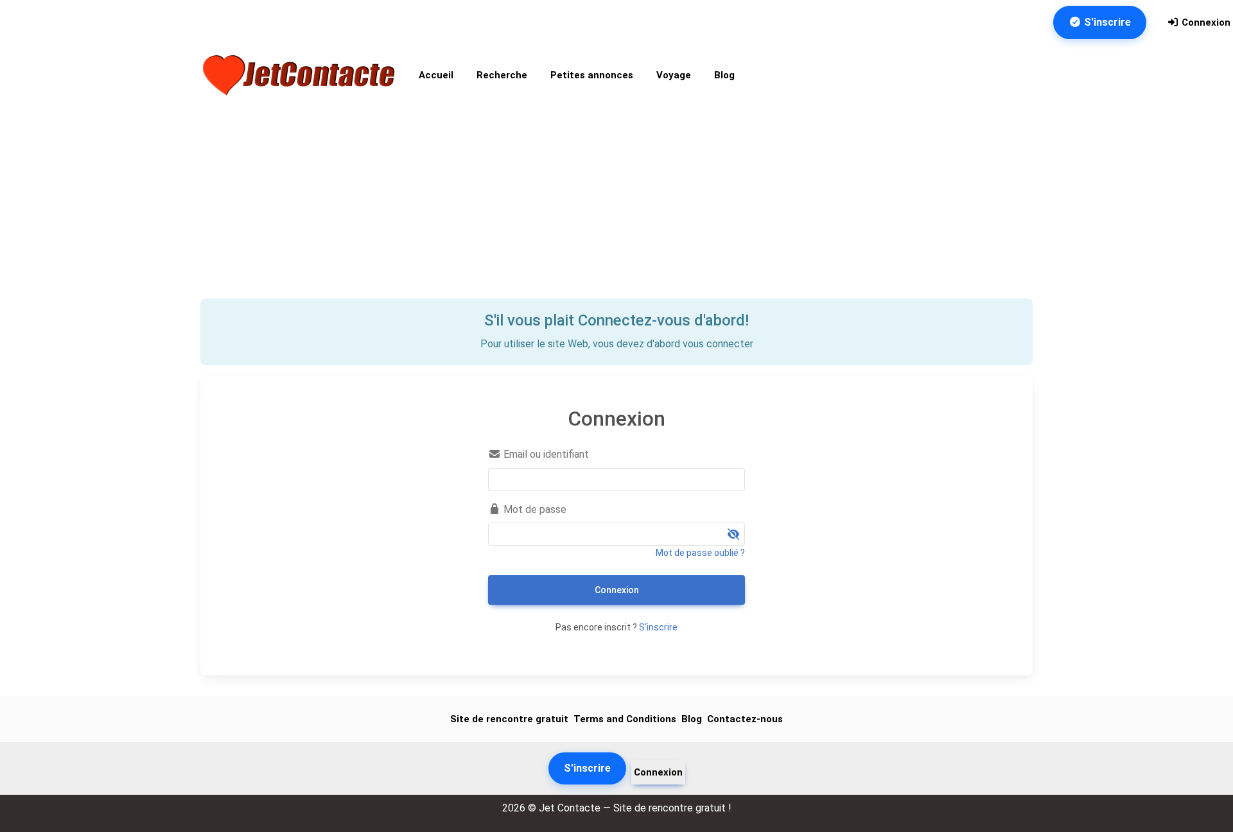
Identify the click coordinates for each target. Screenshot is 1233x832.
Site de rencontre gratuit (509, 719)
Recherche (502, 75)
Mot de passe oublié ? (700, 553)
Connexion (1204, 22)
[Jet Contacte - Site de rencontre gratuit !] (300, 75)
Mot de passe (533, 509)
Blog (724, 75)
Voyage (673, 75)
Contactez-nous (745, 719)
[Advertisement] (616, 202)
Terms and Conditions (624, 719)
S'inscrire (1106, 22)
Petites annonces (591, 75)
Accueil (436, 75)
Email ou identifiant (545, 454)
